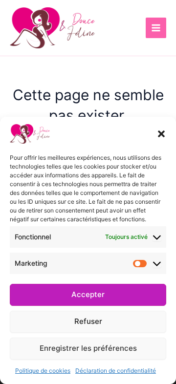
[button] (161, 134)
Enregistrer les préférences (88, 348)
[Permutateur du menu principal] (156, 28)
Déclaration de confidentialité (115, 370)
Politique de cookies (42, 370)
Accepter (88, 294)
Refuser (88, 321)
